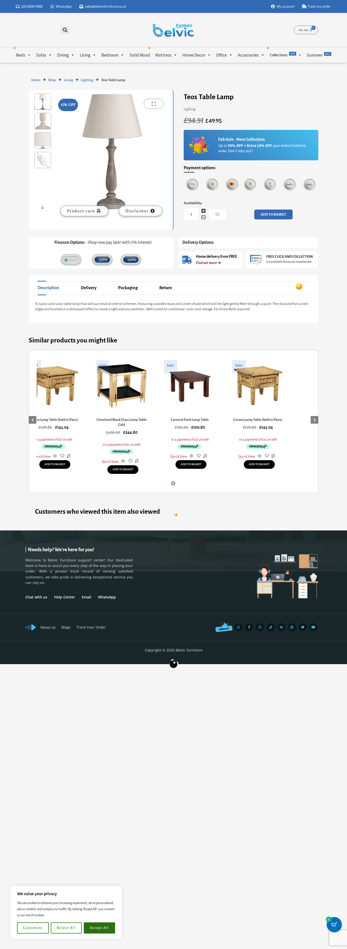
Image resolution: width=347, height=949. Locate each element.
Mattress (163, 55)
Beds (20, 55)
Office (221, 55)
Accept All (99, 928)
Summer (318, 55)
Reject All (66, 928)
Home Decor (193, 55)
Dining (63, 55)
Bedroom (109, 55)
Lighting (87, 80)
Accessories (248, 55)
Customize (33, 928)
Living (85, 55)
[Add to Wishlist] (217, 214)
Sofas (41, 55)
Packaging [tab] (128, 288)
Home (35, 80)
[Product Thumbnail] (154, 104)
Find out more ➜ (208, 263)
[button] (65, 30)
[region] (66, 912)
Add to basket (273, 214)
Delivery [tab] (89, 288)
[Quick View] (55, 456)
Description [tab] (48, 288)
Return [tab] (165, 288)
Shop (52, 80)
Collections (282, 54)
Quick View (42, 456)
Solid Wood (139, 55)
